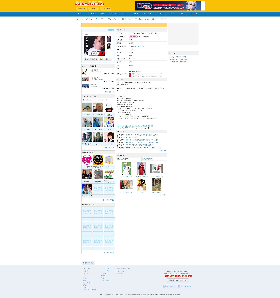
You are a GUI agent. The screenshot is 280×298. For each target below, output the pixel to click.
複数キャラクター (157, 192)
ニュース (171, 14)
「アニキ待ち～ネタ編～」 (97, 79)
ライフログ (128, 19)
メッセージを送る (160, 19)
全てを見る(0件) (109, 252)
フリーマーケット (148, 14)
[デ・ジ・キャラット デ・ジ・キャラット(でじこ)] (126, 174)
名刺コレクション (143, 19)
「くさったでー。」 (95, 71)
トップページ (86, 268)
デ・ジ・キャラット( (126, 176)
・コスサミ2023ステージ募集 (177, 57)
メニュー (197, 14)
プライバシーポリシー (123, 268)
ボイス (90, 19)
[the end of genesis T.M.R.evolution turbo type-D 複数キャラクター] (156, 190)
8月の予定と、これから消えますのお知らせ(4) (142, 142)
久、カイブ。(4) (131, 137)
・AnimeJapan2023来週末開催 (178, 59)
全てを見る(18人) (108, 148)
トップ (80, 14)
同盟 (181, 14)
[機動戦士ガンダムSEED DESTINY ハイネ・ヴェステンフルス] (141, 174)
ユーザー (106, 100)
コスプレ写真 (91, 14)
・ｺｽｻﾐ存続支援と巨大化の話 (177, 61)
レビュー (85, 275)
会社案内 (119, 273)
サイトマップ (120, 271)
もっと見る (163, 150)
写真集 (102, 14)
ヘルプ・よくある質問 (89, 290)
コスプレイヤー (97, 100)
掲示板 (135, 14)
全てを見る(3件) (109, 92)
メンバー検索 (105, 280)
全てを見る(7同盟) (108, 200)
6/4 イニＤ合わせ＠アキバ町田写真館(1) (139, 145)
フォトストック (87, 273)
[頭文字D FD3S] (141, 190)
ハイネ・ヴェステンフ (142, 176)
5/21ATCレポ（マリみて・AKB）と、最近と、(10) (143, 147)
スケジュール (114, 19)
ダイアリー (114, 14)
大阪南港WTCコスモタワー (137, 46)
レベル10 (110, 30)
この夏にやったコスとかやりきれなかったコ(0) (142, 135)
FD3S (141, 192)
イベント (125, 14)
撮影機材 (103, 273)
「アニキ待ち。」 (94, 86)
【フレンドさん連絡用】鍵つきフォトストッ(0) (142, 140)
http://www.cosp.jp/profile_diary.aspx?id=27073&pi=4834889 (135, 126)
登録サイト (104, 275)
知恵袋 (160, 14)
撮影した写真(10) (147, 159)
